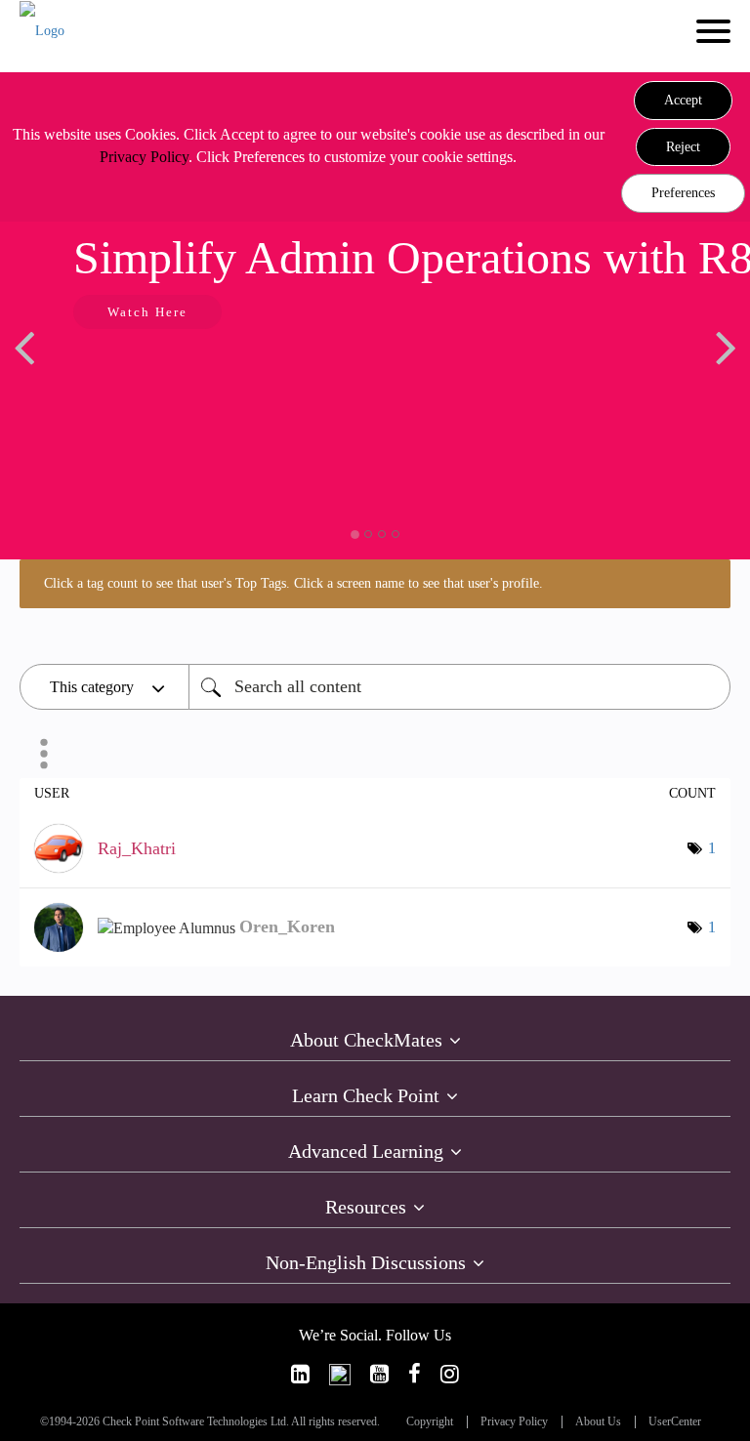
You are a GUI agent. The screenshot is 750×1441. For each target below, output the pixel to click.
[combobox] (459, 687)
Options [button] (44, 753)
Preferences (683, 192)
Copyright (429, 1422)
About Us (598, 1422)
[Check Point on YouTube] (379, 1374)
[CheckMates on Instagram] (450, 1374)
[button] (683, 100)
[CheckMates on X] (339, 1374)
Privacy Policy (144, 156)
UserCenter (674, 1422)
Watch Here (147, 312)
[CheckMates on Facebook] (414, 1374)
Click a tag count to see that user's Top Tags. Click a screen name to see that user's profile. (293, 583)
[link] (300, 1374)
